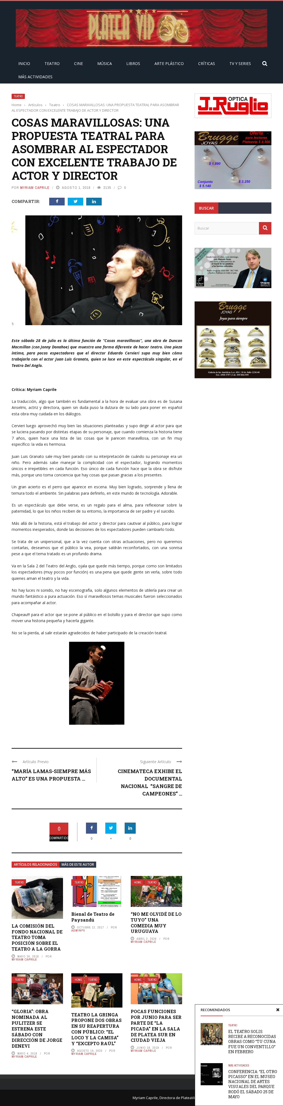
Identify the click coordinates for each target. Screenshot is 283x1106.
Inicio (24, 63)
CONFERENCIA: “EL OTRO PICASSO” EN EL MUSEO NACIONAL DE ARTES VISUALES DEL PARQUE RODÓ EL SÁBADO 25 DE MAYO (252, 1084)
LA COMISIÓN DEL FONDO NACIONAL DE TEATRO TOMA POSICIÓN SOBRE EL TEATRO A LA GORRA (37, 937)
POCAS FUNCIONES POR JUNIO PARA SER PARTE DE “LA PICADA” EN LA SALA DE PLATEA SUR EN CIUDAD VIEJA (156, 1025)
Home (138, 882)
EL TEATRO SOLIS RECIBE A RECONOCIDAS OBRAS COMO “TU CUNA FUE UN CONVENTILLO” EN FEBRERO (252, 1041)
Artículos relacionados (35, 864)
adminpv (78, 930)
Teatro (52, 63)
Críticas (206, 63)
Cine (78, 63)
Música (104, 63)
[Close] (277, 1010)
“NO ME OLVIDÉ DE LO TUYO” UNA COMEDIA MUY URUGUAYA (156, 922)
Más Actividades (35, 76)
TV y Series (240, 63)
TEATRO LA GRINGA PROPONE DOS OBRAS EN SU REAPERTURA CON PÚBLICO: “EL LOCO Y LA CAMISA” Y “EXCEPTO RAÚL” (96, 1029)
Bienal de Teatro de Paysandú (92, 917)
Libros (133, 63)
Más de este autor (78, 864)
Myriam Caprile (34, 187)
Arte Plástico (169, 63)
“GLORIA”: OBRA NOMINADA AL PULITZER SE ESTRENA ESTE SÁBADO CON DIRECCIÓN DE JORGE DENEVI (37, 1028)
